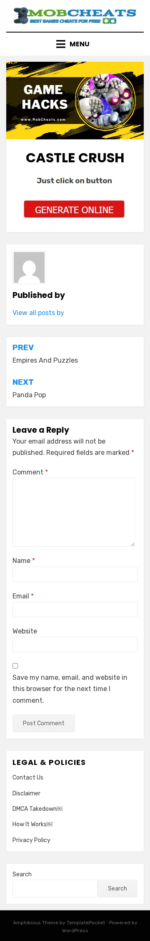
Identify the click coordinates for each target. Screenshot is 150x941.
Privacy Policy (31, 840)
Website (24, 631)
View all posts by (38, 313)
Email (23, 596)
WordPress (75, 930)
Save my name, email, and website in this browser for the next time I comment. (70, 689)
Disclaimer (26, 793)
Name (23, 561)
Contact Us (27, 777)
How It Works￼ (32, 824)
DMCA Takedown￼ (37, 808)
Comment (30, 472)
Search (22, 874)
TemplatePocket (86, 923)
